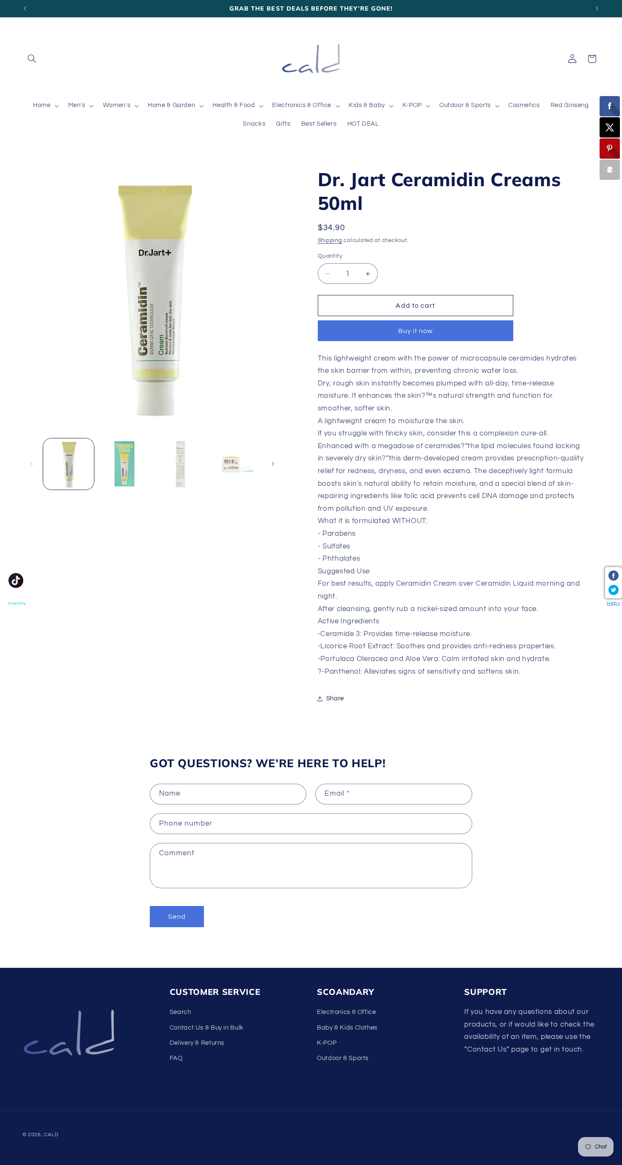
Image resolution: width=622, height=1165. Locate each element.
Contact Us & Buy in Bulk (207, 1028)
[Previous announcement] (25, 8)
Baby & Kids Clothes (347, 1028)
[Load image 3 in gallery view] (179, 464)
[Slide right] (273, 464)
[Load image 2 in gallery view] (124, 464)
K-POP (326, 1043)
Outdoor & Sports (343, 1058)
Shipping (330, 240)
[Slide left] (31, 464)
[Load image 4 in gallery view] (235, 464)
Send (177, 916)
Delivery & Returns (197, 1043)
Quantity (330, 256)
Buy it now (415, 331)
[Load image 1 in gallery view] (68, 464)
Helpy (613, 603)
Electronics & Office (346, 1012)
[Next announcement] (597, 8)
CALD (51, 1134)
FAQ (176, 1058)
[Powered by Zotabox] (610, 170)
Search (180, 1012)
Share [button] (335, 699)
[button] (32, 59)
